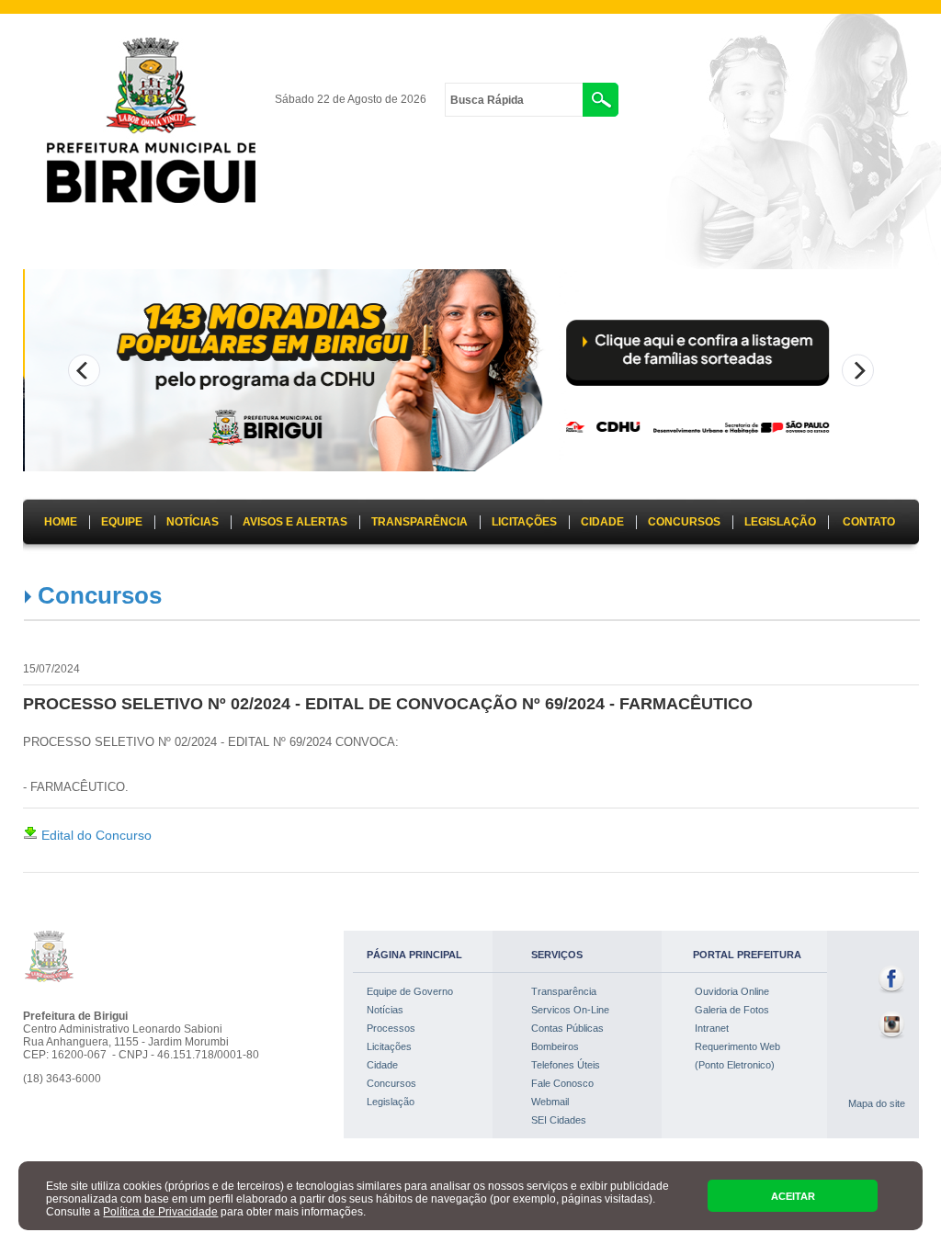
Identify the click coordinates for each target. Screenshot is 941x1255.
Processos (391, 1028)
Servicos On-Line (570, 1009)
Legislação (390, 1101)
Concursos (100, 595)
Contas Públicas (567, 1028)
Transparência (563, 991)
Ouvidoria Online (732, 991)
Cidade (382, 1064)
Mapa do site (876, 1103)
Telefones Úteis (565, 1064)
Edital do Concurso (95, 835)
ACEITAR (793, 1196)
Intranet (712, 1028)
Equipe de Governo (410, 991)
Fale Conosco (562, 1083)
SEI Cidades (558, 1119)
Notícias (385, 1009)
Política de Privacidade (160, 1211)
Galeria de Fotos (732, 1009)
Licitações (389, 1046)
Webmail (550, 1101)
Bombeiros (555, 1046)
